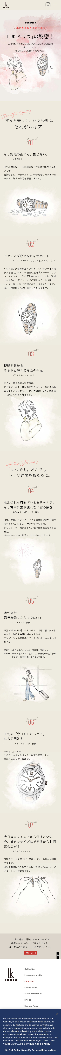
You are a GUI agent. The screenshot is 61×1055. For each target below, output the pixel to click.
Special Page (31, 1006)
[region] (30, 1032)
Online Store (30, 987)
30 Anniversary (32, 993)
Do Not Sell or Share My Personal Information (30, 1050)
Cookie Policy (42, 1043)
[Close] (57, 1013)
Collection (29, 969)
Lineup (27, 999)
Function (29, 981)
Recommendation (33, 975)
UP (58, 955)
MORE (30, 953)
